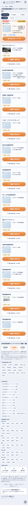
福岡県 (3, 459)
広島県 (17, 452)
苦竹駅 (3, 367)
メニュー (25, 3)
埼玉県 (17, 430)
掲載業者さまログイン (14, 486)
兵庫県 (21, 445)
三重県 (3, 445)
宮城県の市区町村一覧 (21, 413)
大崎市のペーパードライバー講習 (8, 400)
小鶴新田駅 (9, 367)
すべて (6, 14)
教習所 (23, 14)
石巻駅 (3, 375)
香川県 (8, 455)
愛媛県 (12, 455)
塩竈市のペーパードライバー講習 (8, 402)
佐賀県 (8, 459)
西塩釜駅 (9, 370)
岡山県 (12, 452)
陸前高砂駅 (20, 367)
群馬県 (12, 430)
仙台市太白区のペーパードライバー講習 (10, 386)
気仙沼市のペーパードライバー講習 (9, 408)
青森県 (8, 423)
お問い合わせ (21, 484)
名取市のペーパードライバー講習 (8, 413)
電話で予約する (15, 59)
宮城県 (6, 6)
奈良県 (3, 447)
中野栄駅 (3, 370)
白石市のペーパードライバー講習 (8, 410)
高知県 (17, 455)
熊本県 (17, 459)
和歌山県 (8, 447)
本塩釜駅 (14, 370)
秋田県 (21, 423)
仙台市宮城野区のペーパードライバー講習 (10, 383)
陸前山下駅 (23, 372)
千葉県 (21, 430)
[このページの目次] (25, 502)
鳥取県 (3, 452)
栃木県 (8, 430)
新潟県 (3, 437)
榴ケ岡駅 (10, 364)
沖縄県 (13, 462)
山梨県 (21, 437)
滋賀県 (8, 445)
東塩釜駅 (20, 370)
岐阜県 (8, 440)
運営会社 (6, 484)
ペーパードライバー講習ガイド (7, 496)
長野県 (3, 440)
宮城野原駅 (16, 364)
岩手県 (12, 423)
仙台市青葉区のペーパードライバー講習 (10, 389)
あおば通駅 (4, 364)
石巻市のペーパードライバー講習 (8, 394)
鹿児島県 (8, 462)
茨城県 (3, 430)
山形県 (3, 426)
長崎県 (12, 459)
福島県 (8, 426)
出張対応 (15, 14)
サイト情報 (15, 484)
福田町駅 (14, 367)
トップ (2, 6)
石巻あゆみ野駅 (11, 372)
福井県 (17, 437)
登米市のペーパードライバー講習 (8, 405)
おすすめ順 (4, 18)
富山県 (8, 437)
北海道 (3, 423)
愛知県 (17, 440)
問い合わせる (15, 39)
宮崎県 (3, 462)
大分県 (21, 459)
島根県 (8, 452)
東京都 (3, 433)
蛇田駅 (17, 372)
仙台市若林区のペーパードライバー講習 (10, 397)
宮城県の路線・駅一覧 (6, 416)
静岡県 (12, 440)
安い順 (12, 18)
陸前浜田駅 (4, 372)
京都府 (12, 445)
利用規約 (10, 484)
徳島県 (3, 455)
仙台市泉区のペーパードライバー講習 (9, 392)
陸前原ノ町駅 (22, 364)
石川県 (12, 437)
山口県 (21, 452)
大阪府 (17, 445)
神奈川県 (8, 433)
